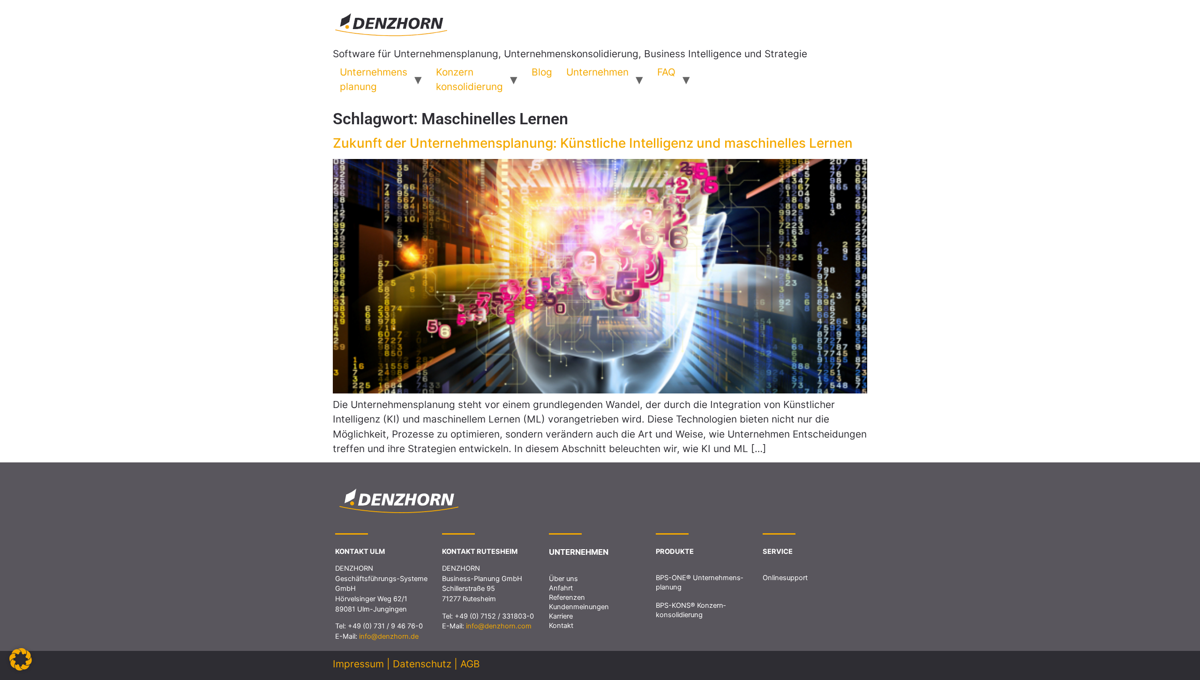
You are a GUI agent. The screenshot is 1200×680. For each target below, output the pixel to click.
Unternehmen (597, 72)
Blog (542, 72)
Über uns (563, 578)
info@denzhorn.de (389, 636)
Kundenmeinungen (579, 607)
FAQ (666, 72)
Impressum (358, 664)
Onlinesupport (785, 578)
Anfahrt (561, 588)
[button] (20, 659)
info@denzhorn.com (499, 626)
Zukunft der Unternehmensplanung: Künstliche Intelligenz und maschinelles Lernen (593, 143)
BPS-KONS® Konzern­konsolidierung (691, 610)
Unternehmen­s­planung (373, 79)
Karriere (561, 616)
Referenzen (567, 597)
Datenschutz (422, 664)
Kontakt (561, 625)
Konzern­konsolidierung (469, 79)
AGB (470, 664)
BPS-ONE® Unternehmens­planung (699, 582)
